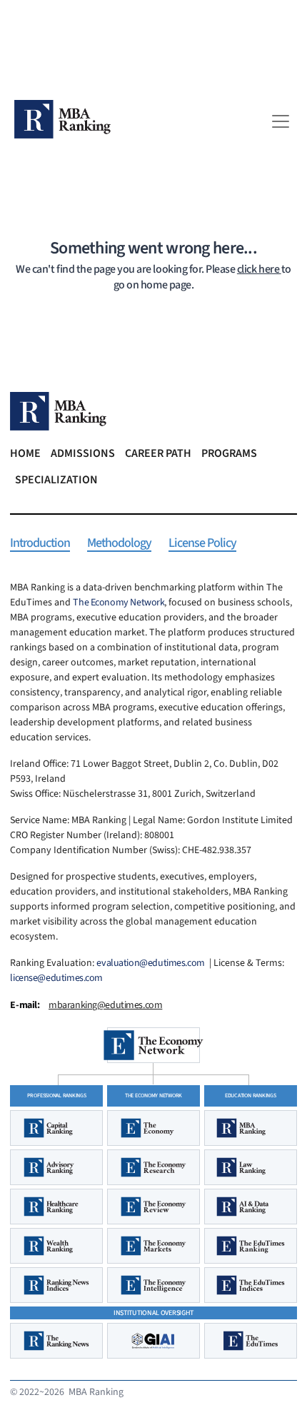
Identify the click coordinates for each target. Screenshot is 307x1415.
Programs (229, 453)
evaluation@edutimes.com (150, 963)
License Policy (202, 543)
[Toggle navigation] (280, 121)
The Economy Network (118, 602)
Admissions (83, 453)
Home (25, 453)
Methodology (119, 543)
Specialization (56, 480)
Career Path (158, 453)
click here (259, 269)
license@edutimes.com (56, 978)
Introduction (40, 543)
